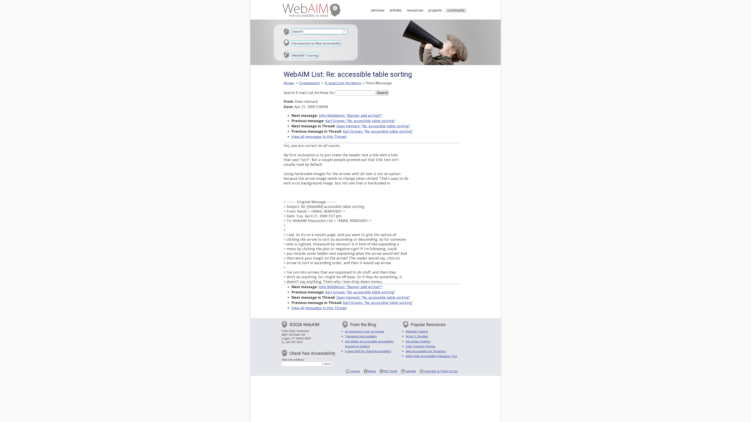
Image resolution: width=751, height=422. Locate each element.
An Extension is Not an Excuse (364, 331)
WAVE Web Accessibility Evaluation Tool (431, 356)
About (372, 371)
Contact (355, 371)
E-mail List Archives (343, 83)
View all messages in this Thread (318, 136)
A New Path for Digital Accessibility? (368, 351)
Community (456, 10)
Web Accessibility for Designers (426, 351)
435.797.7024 (294, 342)
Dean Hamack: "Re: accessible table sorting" (373, 126)
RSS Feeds (390, 371)
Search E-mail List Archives (306, 92)
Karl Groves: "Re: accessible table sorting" (360, 120)
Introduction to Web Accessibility (316, 43)
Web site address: (293, 359)
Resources (415, 10)
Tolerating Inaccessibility (361, 336)
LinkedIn (410, 371)
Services (377, 10)
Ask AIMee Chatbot (418, 341)
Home (289, 83)
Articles (396, 10)
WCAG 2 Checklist (417, 336)
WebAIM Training (305, 55)
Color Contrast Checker (421, 346)
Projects (435, 10)
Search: (297, 31)
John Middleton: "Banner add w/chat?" (350, 115)
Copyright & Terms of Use (441, 371)
